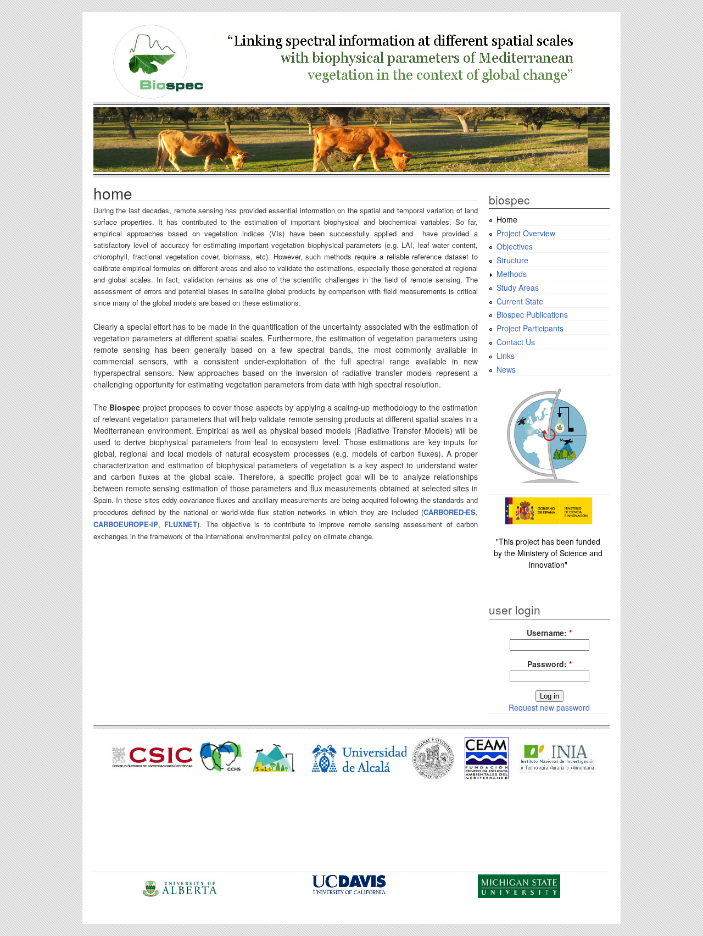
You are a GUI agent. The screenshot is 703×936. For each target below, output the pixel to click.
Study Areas (517, 287)
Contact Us (515, 341)
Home (506, 219)
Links (505, 355)
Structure (512, 259)
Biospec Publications (532, 314)
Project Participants (529, 328)
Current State (519, 301)
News (506, 369)
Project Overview (525, 233)
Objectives (514, 246)
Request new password (549, 707)
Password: (549, 663)
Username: (549, 632)
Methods (511, 273)
